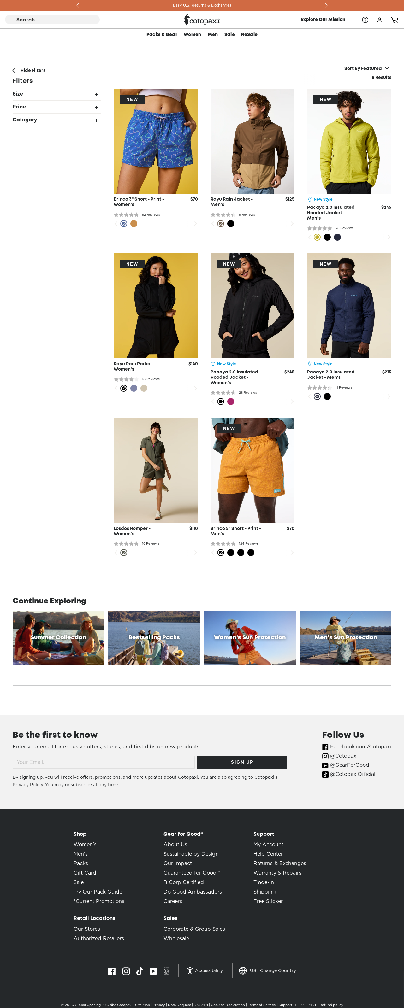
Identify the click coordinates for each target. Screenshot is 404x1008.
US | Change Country (273, 970)
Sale (229, 35)
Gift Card (85, 873)
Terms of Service (262, 1005)
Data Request (179, 1005)
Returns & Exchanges (279, 863)
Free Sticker (268, 901)
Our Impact (177, 863)
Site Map (142, 1005)
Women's (85, 844)
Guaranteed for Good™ (191, 873)
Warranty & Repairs (277, 873)
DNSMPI (201, 1005)
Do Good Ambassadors (192, 892)
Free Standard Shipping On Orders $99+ (202, 5)
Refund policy (331, 1005)
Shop (80, 834)
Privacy (159, 1005)
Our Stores (87, 929)
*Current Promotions (99, 901)
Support (263, 834)
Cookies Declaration (228, 1005)
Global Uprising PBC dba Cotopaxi (103, 1005)
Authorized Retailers (99, 938)
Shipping (264, 892)
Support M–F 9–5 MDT (298, 1005)
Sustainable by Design (191, 854)
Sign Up (242, 762)
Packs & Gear (161, 35)
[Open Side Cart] (394, 19)
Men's (81, 854)
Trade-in (263, 882)
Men (213, 35)
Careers (172, 901)
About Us (175, 844)
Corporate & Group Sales (194, 929)
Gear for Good (183, 834)
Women (192, 35)
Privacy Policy (28, 784)
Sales (170, 918)
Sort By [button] (363, 69)
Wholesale (176, 938)
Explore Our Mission (323, 19)
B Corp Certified (183, 882)
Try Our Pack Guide (98, 892)
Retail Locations (94, 918)
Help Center (268, 854)
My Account (268, 844)
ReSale (249, 35)
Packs (81, 863)
